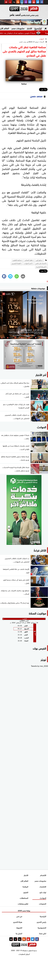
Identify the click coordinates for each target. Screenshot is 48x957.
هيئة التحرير (17, 921)
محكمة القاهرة (17, 260)
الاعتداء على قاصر (40, 263)
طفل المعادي (29, 260)
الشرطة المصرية (41, 267)
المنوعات (42, 903)
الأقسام (43, 875)
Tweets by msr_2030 (39, 665)
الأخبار (29, 28)
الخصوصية (42, 927)
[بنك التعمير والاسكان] (24, 509)
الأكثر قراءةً (40, 550)
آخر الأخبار (41, 374)
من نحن (19, 916)
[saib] (24, 315)
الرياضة (25, 886)
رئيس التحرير (41, 921)
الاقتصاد (42, 886)
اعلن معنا (42, 933)
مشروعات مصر (18, 28)
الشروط (19, 927)
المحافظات (24, 897)
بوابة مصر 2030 (24, 910)
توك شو (43, 892)
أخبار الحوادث (28, 263)
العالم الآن (24, 880)
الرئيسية (38, 28)
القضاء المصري (16, 263)
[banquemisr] (24, 355)
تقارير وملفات (23, 903)
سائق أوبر (39, 260)
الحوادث (41, 39)
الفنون (25, 892)
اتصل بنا (19, 933)
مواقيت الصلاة (37, 612)
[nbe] (24, 22)
